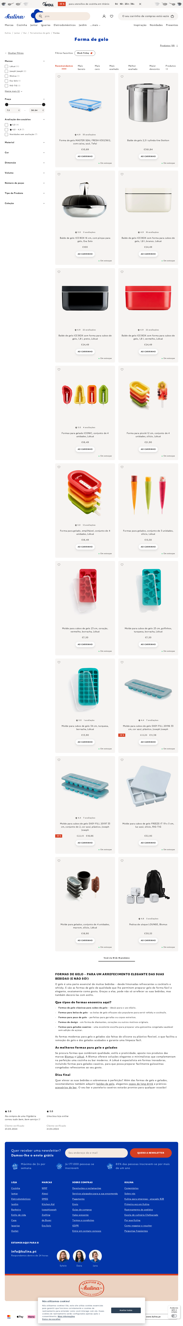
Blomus (69, 1057)
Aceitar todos (126, 1310)
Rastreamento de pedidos (138, 1210)
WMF (44, 1188)
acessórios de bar (66, 1087)
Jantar (14, 1194)
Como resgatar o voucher (138, 1226)
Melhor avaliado (133, 67)
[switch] (174, 1315)
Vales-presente (80, 1215)
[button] (116, 67)
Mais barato (81, 67)
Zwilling (46, 1215)
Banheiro (16, 1210)
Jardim (14, 1204)
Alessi (45, 1194)
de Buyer (46, 1220)
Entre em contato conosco (86, 1231)
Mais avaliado (114, 67)
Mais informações (66, 1316)
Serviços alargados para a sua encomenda (95, 1194)
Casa (13, 1220)
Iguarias (15, 1226)
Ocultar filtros (16, 53)
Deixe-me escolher (51, 1319)
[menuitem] (9, 25)
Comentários (131, 1188)
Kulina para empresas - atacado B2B (144, 1199)
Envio (75, 1204)
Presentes (172, 25)
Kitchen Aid (48, 1204)
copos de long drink (141, 1084)
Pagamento (78, 1199)
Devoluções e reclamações (86, 1188)
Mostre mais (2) (12, 91)
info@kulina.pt (24, 1251)
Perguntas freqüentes (136, 1231)
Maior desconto (155, 67)
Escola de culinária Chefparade (141, 1215)
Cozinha (15, 1188)
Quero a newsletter (150, 1153)
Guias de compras (82, 1210)
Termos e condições (83, 1220)
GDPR (75, 1226)
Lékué (80, 1057)
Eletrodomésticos (21, 1199)
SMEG (45, 1199)
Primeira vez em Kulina (136, 1204)
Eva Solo (46, 1226)
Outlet (14, 1231)
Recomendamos (64, 66)
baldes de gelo (105, 1084)
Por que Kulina (132, 1220)
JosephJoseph (49, 1210)
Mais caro (97, 67)
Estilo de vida (18, 1215)
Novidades (156, 25)
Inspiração (140, 25)
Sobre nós (129, 1194)
